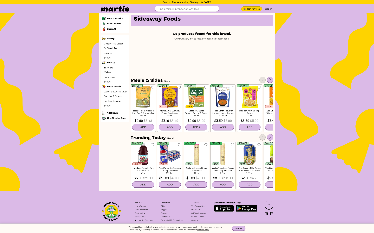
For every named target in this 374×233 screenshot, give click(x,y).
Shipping (164, 210)
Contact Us (165, 217)
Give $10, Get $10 (198, 217)
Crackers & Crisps (113, 43)
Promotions (165, 203)
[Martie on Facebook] (266, 213)
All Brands (195, 203)
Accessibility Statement (144, 220)
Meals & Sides (147, 80)
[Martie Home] (112, 9)
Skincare (108, 67)
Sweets (108, 52)
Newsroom (195, 210)
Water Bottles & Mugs (116, 91)
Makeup (108, 72)
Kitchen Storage (112, 100)
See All (107, 57)
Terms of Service (141, 210)
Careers (194, 220)
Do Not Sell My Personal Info (172, 220)
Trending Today (148, 138)
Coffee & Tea (110, 48)
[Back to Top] (269, 205)
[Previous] (262, 80)
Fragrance (109, 76)
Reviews (164, 213)
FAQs (163, 206)
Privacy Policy (140, 217)
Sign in (268, 8)
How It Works (140, 206)
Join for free (253, 8)
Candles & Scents (113, 96)
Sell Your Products (198, 213)
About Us (138, 203)
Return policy (140, 213)
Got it (239, 228)
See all (167, 80)
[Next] (270, 80)
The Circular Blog (198, 206)
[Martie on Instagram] (271, 213)
